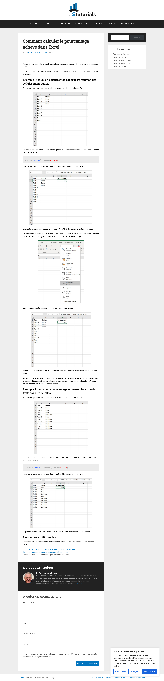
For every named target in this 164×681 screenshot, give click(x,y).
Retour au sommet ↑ (137, 678)
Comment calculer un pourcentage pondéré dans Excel (45, 552)
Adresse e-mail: (29, 634)
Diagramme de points (121, 54)
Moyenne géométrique (121, 60)
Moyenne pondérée (120, 66)
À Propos (116, 678)
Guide (54, 52)
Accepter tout (149, 672)
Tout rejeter (134, 672)
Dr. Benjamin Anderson (37, 52)
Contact (125, 678)
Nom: (25, 623)
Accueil (34, 24)
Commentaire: (28, 602)
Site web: (26, 644)
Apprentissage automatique (73, 24)
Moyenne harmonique (121, 57)
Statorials (22, 678)
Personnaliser (120, 672)
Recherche (137, 38)
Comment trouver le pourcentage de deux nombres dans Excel (49, 549)
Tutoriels (49, 24)
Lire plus (78, 584)
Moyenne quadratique (121, 63)
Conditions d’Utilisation (101, 678)
